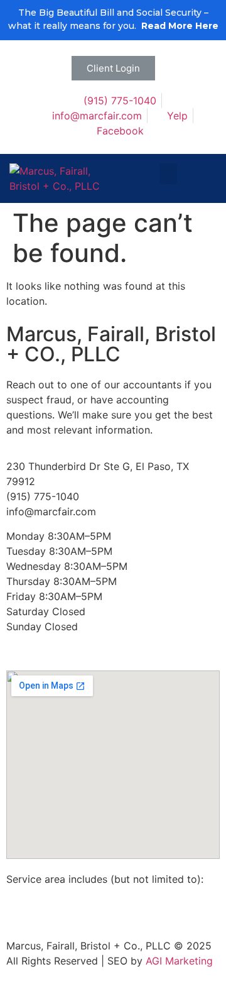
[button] (113, 68)
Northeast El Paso (78, 909)
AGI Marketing (179, 960)
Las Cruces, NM (90, 894)
